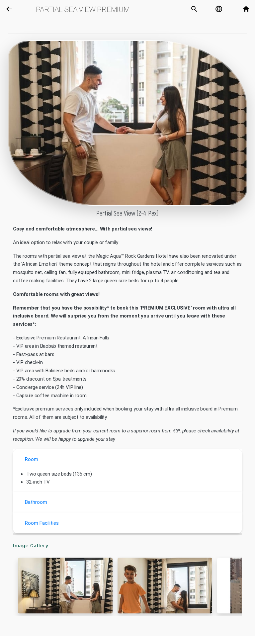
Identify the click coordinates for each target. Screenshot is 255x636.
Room (31, 459)
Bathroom (36, 502)
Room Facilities (42, 523)
